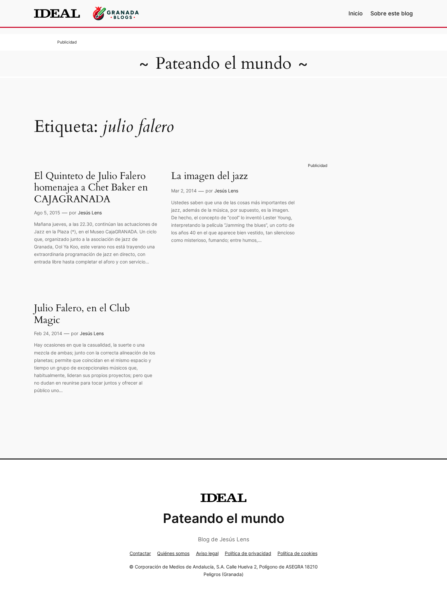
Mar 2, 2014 (184, 190)
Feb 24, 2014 (48, 333)
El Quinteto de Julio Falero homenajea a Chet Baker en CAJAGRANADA (91, 188)
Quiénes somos (173, 553)
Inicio (356, 13)
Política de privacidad (248, 553)
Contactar (140, 553)
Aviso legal (207, 553)
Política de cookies (297, 553)
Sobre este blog (391, 13)
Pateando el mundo (223, 63)
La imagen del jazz (209, 176)
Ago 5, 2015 (47, 212)
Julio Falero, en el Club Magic (82, 314)
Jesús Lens (90, 212)
